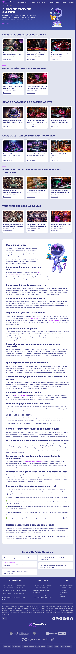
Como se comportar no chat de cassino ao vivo (13, 594)
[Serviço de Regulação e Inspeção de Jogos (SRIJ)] (11, 633)
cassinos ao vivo (34, 318)
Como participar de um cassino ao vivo (14, 585)
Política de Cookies (18, 651)
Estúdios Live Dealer (53, 2)
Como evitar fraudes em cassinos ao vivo (14, 590)
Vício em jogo (43, 595)
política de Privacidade (39, 651)
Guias (64, 2)
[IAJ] (37, 633)
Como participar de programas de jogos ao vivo (13, 598)
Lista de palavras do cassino (43, 585)
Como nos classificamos (63, 591)
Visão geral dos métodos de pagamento (41, 591)
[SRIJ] (56, 633)
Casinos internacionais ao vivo (43, 597)
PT (4, 618)
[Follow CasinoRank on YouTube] (64, 618)
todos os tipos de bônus (21, 395)
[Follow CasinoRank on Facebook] (53, 618)
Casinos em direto (22, 2)
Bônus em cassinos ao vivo (42, 588)
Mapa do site (58, 651)
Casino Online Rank (53, 320)
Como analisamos (67, 588)
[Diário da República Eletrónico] (22, 633)
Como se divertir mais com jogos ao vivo (14, 588)
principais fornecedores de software (34, 461)
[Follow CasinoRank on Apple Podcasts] (71, 618)
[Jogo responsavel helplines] (35, 639)
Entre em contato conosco (65, 595)
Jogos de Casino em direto (37, 2)
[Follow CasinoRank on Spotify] (67, 618)
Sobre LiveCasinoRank (66, 585)
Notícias (71, 2)
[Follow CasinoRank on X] (60, 618)
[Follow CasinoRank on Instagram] (57, 618)
